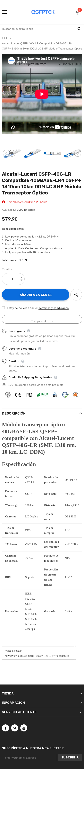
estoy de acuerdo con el (22, 307)
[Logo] (43, 12)
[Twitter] (14, 727)
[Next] (77, 94)
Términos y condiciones (53, 307)
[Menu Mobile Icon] (4, 12)
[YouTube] (23, 727)
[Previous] (6, 94)
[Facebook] (5, 727)
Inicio (5, 38)
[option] (42, 94)
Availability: (9, 209)
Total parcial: (10, 260)
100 (10, 384)
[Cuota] (76, 294)
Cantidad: (8, 269)
